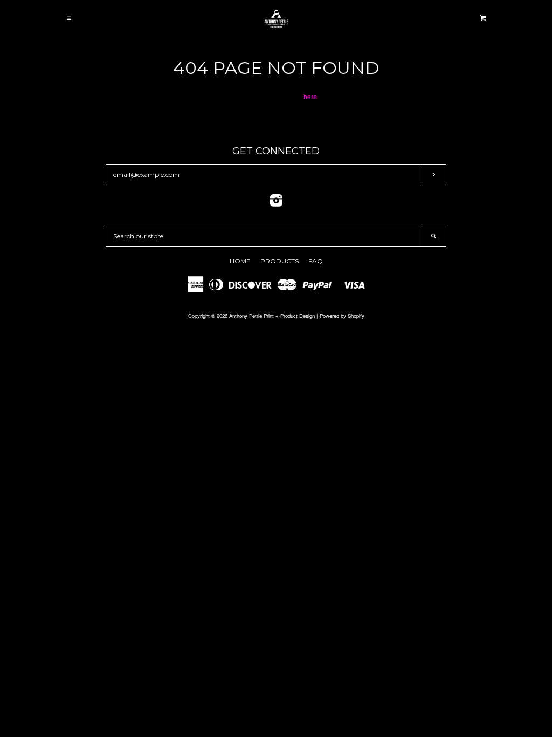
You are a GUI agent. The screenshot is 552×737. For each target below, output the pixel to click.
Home (240, 261)
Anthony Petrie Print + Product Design (272, 315)
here (310, 96)
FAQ (315, 261)
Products (279, 261)
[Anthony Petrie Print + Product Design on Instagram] (276, 202)
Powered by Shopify (342, 315)
